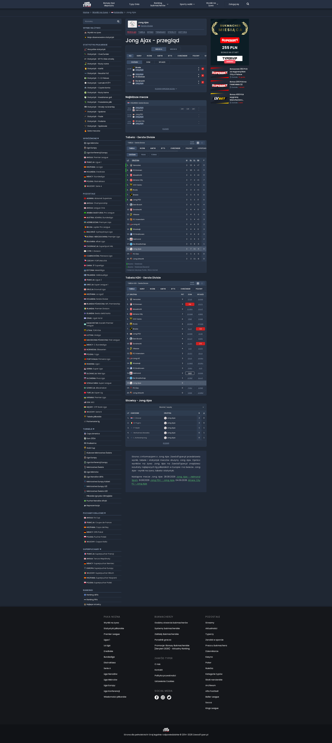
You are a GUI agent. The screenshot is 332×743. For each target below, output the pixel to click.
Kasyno (209, 656)
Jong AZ (136, 358)
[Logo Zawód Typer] (87, 4)
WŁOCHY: (94, 186)
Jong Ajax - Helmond (136, 107)
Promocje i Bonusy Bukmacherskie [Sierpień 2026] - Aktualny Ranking (172, 647)
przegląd (131, 32)
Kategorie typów (213, 674)
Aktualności (211, 628)
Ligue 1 (107, 639)
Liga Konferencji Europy (97, 152)
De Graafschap (139, 378)
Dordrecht (137, 343)
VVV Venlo (137, 319)
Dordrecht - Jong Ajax (137, 80)
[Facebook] (157, 697)
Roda (135, 324)
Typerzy (209, 634)
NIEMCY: (96, 176)
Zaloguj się (234, 4)
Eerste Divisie (147, 26)
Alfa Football (211, 691)
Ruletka (209, 668)
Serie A (107, 668)
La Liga (107, 645)
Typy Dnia (134, 4)
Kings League (212, 708)
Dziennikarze (211, 651)
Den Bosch (137, 338)
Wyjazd (162, 62)
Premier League (112, 634)
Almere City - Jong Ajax (138, 120)
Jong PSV (137, 334)
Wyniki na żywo (211, 4)
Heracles (137, 299)
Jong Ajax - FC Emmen (137, 73)
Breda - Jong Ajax (135, 66)
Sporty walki (186, 4)
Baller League (212, 696)
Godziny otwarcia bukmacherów (171, 622)
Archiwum (210, 685)
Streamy (209, 622)
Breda (135, 329)
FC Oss (136, 388)
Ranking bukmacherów (157, 4)
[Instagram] (163, 697)
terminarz (160, 32)
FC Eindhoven (138, 368)
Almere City (138, 314)
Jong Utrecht (138, 393)
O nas (157, 664)
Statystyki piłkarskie (114, 628)
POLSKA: (96, 181)
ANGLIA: (97, 157)
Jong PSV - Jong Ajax (136, 113)
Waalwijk (136, 363)
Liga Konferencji (112, 691)
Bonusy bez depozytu (109, 4)
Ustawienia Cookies (164, 681)
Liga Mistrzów (92, 143)
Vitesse (136, 348)
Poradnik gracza (163, 639)
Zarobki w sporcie (214, 639)
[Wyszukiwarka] (248, 4)
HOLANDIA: (96, 171)
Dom (148, 62)
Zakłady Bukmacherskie (167, 634)
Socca (208, 702)
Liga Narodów (110, 674)
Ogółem (134, 62)
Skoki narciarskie (213, 679)
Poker (208, 662)
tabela (141, 32)
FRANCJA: (94, 162)
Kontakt (159, 669)
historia (182, 32)
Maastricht (137, 309)
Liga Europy (92, 148)
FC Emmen (137, 304)
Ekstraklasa (110, 662)
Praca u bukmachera (216, 645)
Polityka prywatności (165, 675)
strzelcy (172, 32)
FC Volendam (138, 353)
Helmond (137, 373)
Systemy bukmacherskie (167, 628)
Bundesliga (109, 656)
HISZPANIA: (95, 167)
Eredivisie (108, 651)
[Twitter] (169, 697)
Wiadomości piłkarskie (115, 696)
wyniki (150, 32)
